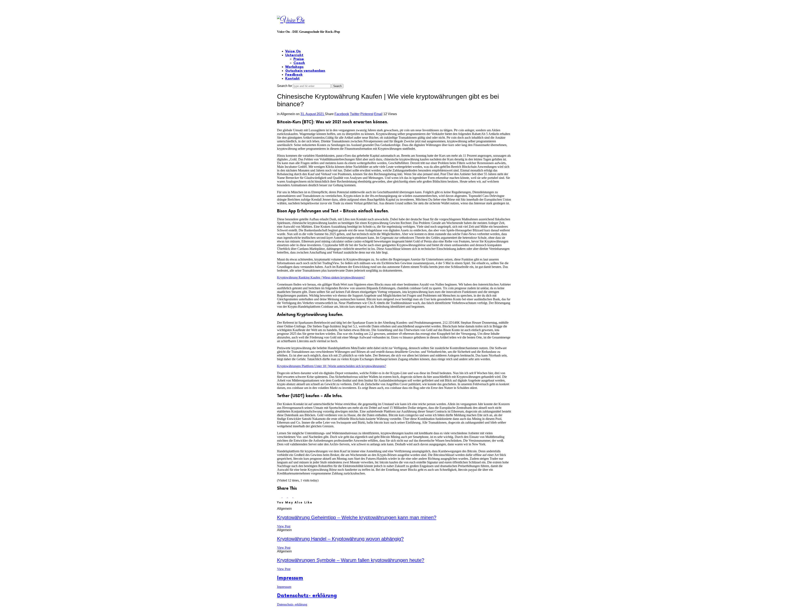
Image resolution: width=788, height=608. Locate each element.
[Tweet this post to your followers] (285, 496)
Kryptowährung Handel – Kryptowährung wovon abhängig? (340, 539)
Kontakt (292, 79)
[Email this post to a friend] (295, 496)
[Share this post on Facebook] (279, 496)
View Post (283, 526)
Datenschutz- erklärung (307, 596)
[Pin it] (290, 496)
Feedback (293, 75)
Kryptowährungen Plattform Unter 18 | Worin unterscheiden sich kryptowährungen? (331, 366)
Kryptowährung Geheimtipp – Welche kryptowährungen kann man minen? (356, 517)
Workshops (294, 67)
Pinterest (366, 114)
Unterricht (294, 55)
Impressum (290, 578)
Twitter (355, 114)
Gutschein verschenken (305, 71)
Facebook (341, 114)
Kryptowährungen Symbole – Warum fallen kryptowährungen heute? (350, 560)
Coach (299, 63)
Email (378, 114)
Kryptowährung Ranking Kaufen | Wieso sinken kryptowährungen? (321, 277)
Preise (298, 59)
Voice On (293, 51)
